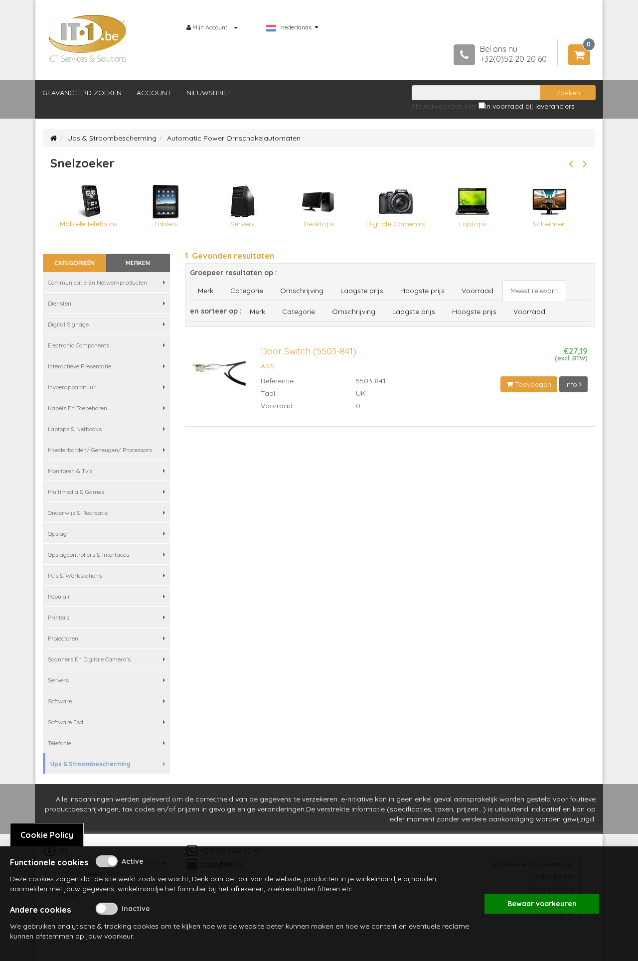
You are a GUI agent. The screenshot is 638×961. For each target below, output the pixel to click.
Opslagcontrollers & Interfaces (88, 554)
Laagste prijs (361, 290)
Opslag (57, 533)
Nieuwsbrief (208, 92)
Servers (58, 680)
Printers (58, 617)
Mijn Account (210, 27)
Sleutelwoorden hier (444, 106)
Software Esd (65, 722)
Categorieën (74, 263)
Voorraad (477, 290)
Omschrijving (301, 290)
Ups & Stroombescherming (112, 138)
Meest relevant (534, 290)
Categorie (246, 290)
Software (60, 701)
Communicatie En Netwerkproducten (97, 282)
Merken (138, 263)
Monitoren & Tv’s (70, 471)
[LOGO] (88, 38)
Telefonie (59, 743)
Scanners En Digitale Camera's (89, 659)
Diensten (59, 303)
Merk (205, 290)
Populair (59, 596)
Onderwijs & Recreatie (78, 512)
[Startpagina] (53, 138)
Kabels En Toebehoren (77, 408)
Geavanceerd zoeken (82, 92)
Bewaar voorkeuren (542, 903)
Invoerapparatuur (72, 387)
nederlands (296, 27)
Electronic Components (78, 345)
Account (154, 92)
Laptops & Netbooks (75, 429)
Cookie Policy (46, 835)
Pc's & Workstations (75, 575)
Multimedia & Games (76, 491)
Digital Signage (68, 324)
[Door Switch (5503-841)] (219, 377)
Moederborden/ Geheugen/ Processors (100, 450)
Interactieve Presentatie (79, 366)
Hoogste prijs (422, 290)
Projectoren (63, 638)
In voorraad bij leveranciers (530, 106)
